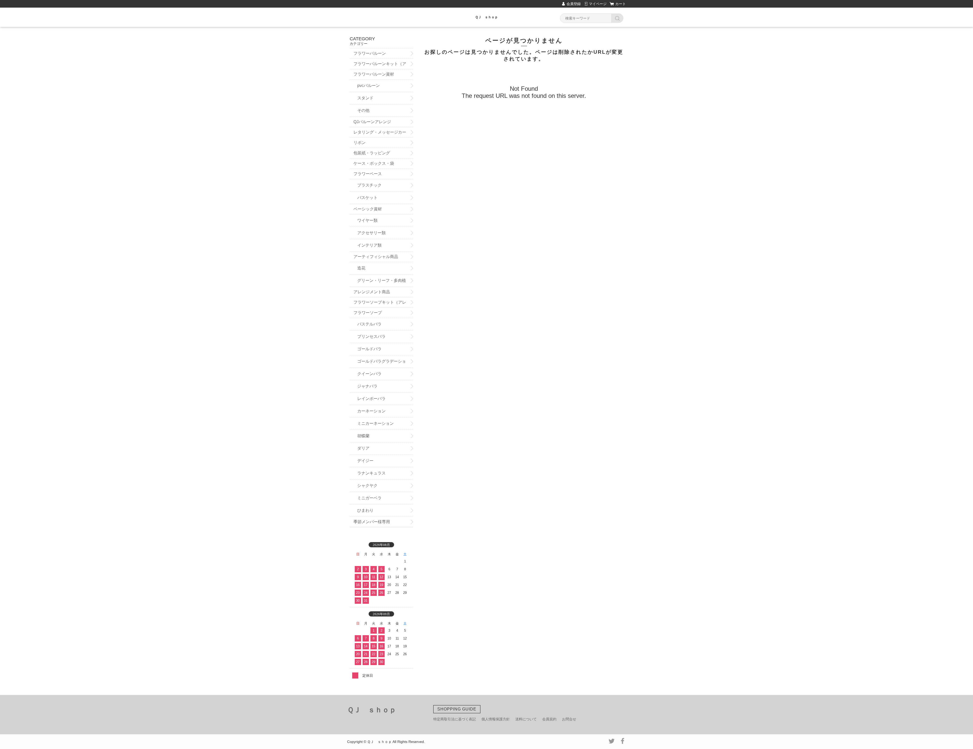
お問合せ (569, 719)
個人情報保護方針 (495, 719)
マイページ (598, 4)
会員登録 (574, 4)
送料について (526, 719)
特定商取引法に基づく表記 (454, 719)
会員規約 (549, 719)
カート (620, 4)
